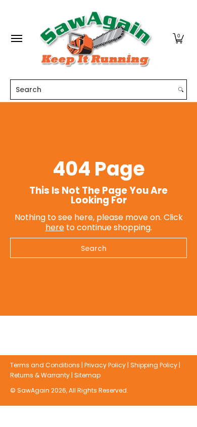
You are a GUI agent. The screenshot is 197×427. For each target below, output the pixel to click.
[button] (178, 38)
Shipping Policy (153, 365)
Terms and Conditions (45, 365)
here (54, 227)
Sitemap (87, 375)
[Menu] (16, 38)
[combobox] (93, 89)
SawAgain (33, 390)
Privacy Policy (105, 365)
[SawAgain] (96, 38)
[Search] (180, 89)
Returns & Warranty (40, 375)
